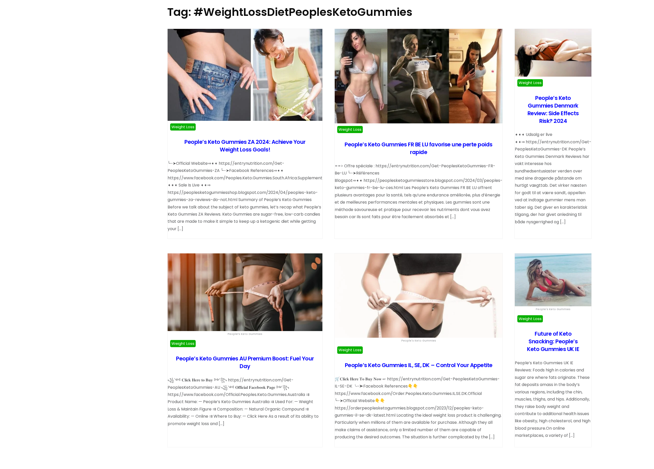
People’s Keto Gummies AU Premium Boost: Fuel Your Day (245, 362)
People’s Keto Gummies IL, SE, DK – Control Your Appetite (419, 365)
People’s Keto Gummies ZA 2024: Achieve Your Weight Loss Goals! (245, 145)
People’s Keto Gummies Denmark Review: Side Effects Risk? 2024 (553, 109)
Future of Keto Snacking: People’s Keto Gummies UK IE (553, 341)
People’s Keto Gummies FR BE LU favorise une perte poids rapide (419, 148)
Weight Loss (182, 127)
